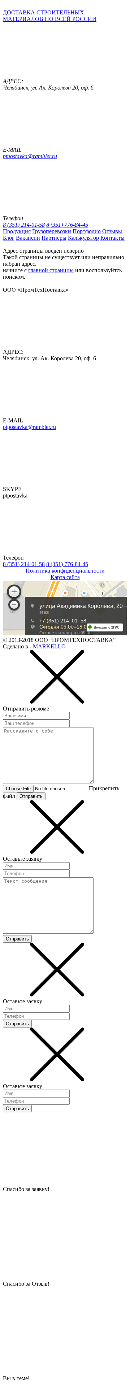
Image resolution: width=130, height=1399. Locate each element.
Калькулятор (83, 238)
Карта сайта (65, 577)
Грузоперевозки (51, 231)
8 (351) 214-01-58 (24, 225)
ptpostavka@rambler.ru (30, 156)
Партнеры (54, 238)
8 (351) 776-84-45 (67, 225)
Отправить (31, 796)
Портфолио (87, 231)
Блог (8, 238)
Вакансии (28, 238)
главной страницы (51, 270)
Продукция (17, 231)
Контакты (112, 238)
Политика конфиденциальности (65, 571)
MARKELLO (50, 646)
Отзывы (112, 231)
